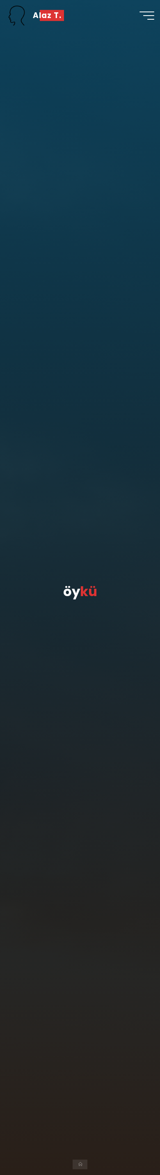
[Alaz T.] (16, 15)
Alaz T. (47, 15)
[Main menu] (146, 15)
